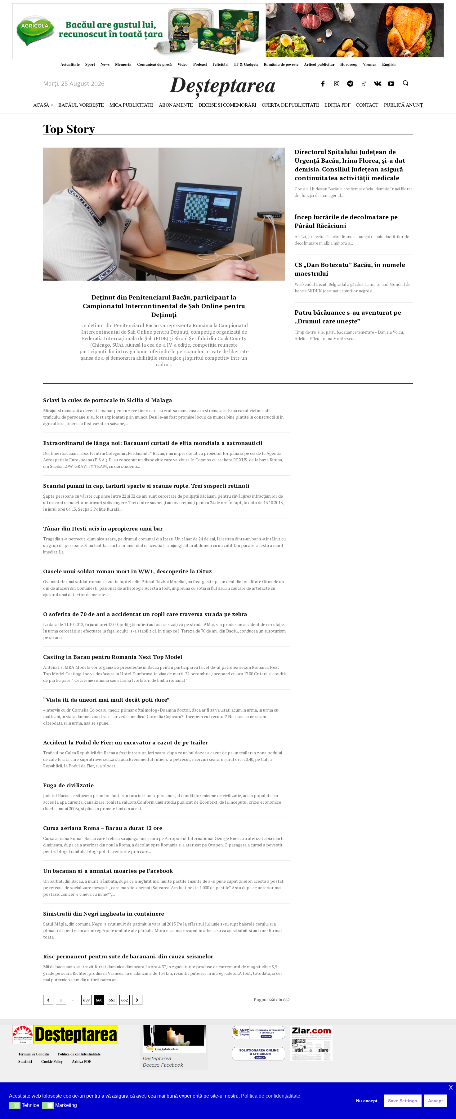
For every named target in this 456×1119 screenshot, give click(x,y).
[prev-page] (48, 1000)
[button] (405, 82)
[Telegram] (350, 84)
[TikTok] (364, 84)
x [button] (451, 1087)
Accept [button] (435, 1100)
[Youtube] (391, 84)
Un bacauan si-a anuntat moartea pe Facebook (108, 870)
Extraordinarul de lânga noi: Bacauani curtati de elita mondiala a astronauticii (152, 442)
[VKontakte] (377, 84)
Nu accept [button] (367, 1100)
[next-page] (137, 1000)
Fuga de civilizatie (68, 785)
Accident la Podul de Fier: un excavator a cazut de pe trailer (125, 742)
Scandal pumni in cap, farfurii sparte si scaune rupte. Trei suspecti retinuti (146, 485)
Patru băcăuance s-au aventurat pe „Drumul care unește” (348, 316)
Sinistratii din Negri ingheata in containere (103, 913)
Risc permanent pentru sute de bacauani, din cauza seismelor (128, 956)
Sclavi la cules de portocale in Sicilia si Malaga (107, 400)
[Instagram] (336, 84)
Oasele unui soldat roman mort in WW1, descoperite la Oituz (127, 571)
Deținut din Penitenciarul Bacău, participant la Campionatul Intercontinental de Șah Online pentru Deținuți (164, 306)
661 (112, 999)
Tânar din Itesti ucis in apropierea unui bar (103, 528)
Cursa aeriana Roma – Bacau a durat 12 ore (102, 828)
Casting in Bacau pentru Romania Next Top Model (112, 656)
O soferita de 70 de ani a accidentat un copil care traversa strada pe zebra (145, 614)
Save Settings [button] (402, 1100)
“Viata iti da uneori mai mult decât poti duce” (106, 699)
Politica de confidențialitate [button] (270, 1096)
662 (124, 999)
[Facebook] (323, 84)
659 (86, 999)
